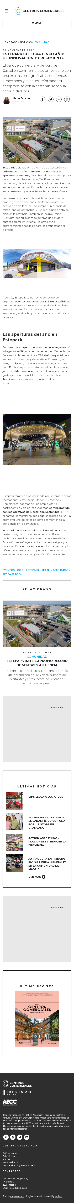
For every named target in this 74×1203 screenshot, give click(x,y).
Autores (6, 1159)
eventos (9, 570)
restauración (13, 574)
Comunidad (42, 42)
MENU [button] (38, 23)
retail (45, 570)
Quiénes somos (10, 1153)
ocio (20, 570)
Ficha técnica (9, 1156)
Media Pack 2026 (11, 1162)
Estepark (32, 570)
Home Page (10, 42)
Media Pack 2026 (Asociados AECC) (19, 1165)
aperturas (60, 570)
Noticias (26, 42)
